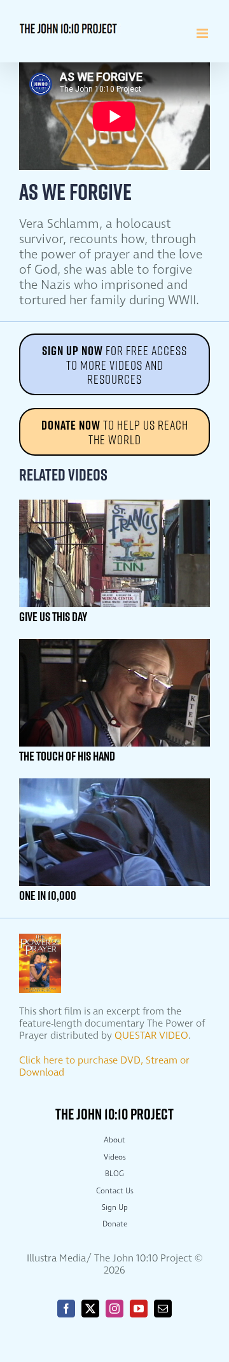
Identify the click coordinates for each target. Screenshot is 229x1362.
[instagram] (114, 1308)
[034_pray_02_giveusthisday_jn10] (114, 504)
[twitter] (90, 1308)
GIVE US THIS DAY (53, 617)
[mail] (163, 1308)
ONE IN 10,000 (47, 895)
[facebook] (66, 1308)
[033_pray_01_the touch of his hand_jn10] (114, 643)
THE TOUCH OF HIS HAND (67, 756)
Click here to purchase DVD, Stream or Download (104, 1066)
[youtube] (139, 1308)
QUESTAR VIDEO (151, 1036)
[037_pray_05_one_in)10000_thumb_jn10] (114, 783)
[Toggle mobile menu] (203, 33)
